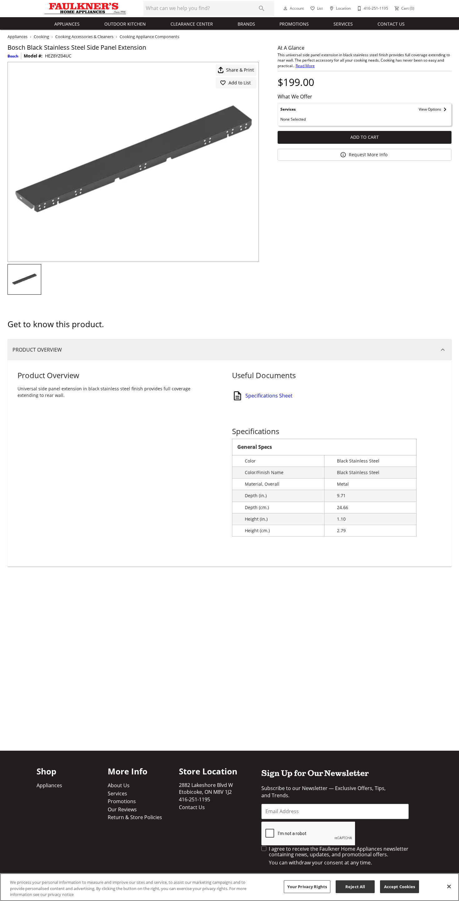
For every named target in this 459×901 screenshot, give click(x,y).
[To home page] (85, 8)
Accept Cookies (399, 886)
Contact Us (391, 24)
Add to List (240, 83)
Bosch (12, 56)
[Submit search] (262, 8)
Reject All (355, 886)
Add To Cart (364, 137)
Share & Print (240, 70)
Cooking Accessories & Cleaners (84, 36)
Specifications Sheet (269, 395)
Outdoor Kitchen (125, 24)
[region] (229, 887)
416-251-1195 (194, 799)
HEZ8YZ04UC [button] (58, 55)
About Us (119, 785)
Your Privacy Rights (307, 886)
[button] (285, 8)
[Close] (449, 886)
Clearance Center (191, 24)
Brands (246, 24)
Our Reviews (122, 809)
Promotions (294, 24)
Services (343, 24)
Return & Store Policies (135, 817)
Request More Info (368, 155)
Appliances (67, 24)
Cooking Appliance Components (149, 36)
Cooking (41, 36)
